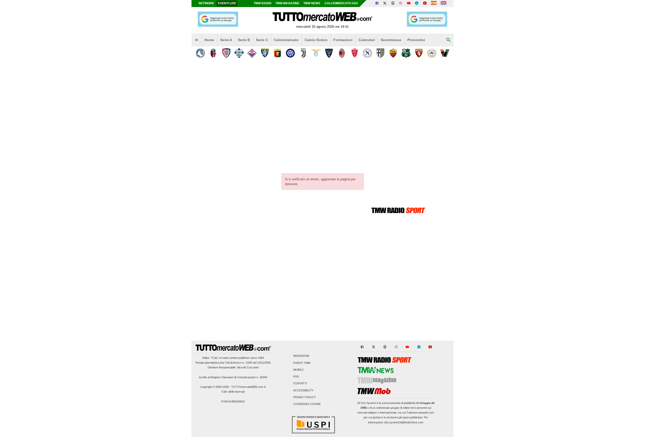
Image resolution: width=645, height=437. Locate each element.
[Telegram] (416, 3)
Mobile (298, 369)
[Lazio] (316, 53)
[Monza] (354, 53)
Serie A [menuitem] (226, 40)
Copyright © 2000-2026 (214, 386)
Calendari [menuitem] (367, 40)
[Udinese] (432, 53)
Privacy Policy (304, 397)
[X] (385, 3)
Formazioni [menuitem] (342, 40)
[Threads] (393, 3)
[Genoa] (277, 53)
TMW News (311, 3)
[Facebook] (377, 3)
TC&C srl (216, 357)
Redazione (301, 356)
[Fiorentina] (252, 53)
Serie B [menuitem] (244, 40)
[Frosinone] (265, 53)
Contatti (300, 383)
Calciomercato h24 (341, 3)
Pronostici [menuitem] (416, 40)
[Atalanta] (200, 53)
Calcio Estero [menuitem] (316, 40)
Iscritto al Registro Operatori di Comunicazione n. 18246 (233, 377)
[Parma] (380, 53)
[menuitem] (196, 40)
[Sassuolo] (406, 53)
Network (206, 3)
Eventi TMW (301, 362)
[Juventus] (303, 53)
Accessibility (303, 390)
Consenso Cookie (307, 403)
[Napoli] (367, 53)
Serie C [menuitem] (262, 40)
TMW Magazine (287, 3)
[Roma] (393, 53)
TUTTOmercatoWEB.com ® (248, 386)
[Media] (424, 3)
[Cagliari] (226, 53)
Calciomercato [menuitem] (286, 40)
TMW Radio (262, 3)
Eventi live (227, 3)
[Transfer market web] (443, 3)
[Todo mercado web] (433, 3)
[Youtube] (408, 3)
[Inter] (290, 53)
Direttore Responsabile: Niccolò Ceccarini (233, 367)
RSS (296, 376)
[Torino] (419, 53)
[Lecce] (329, 53)
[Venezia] (444, 53)
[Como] (239, 53)
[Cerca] (448, 40)
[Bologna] (213, 53)
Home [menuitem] (209, 40)
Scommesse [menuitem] (391, 40)
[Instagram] (401, 3)
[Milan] (342, 53)
